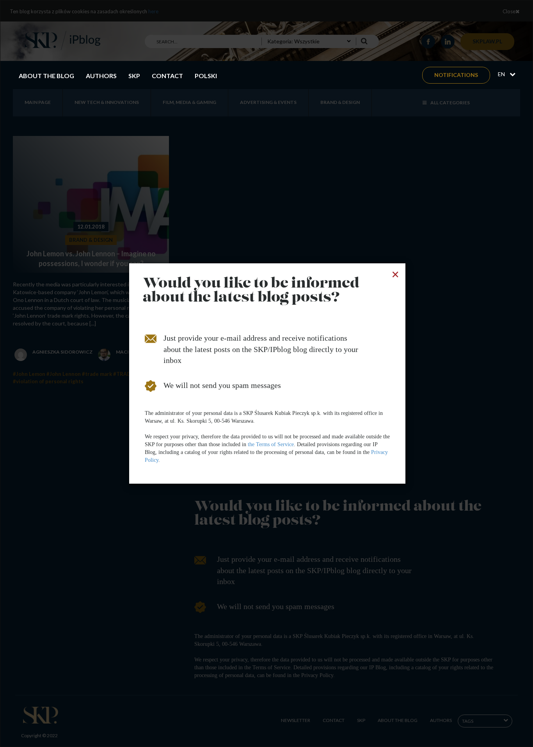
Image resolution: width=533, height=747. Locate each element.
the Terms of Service (271, 444)
